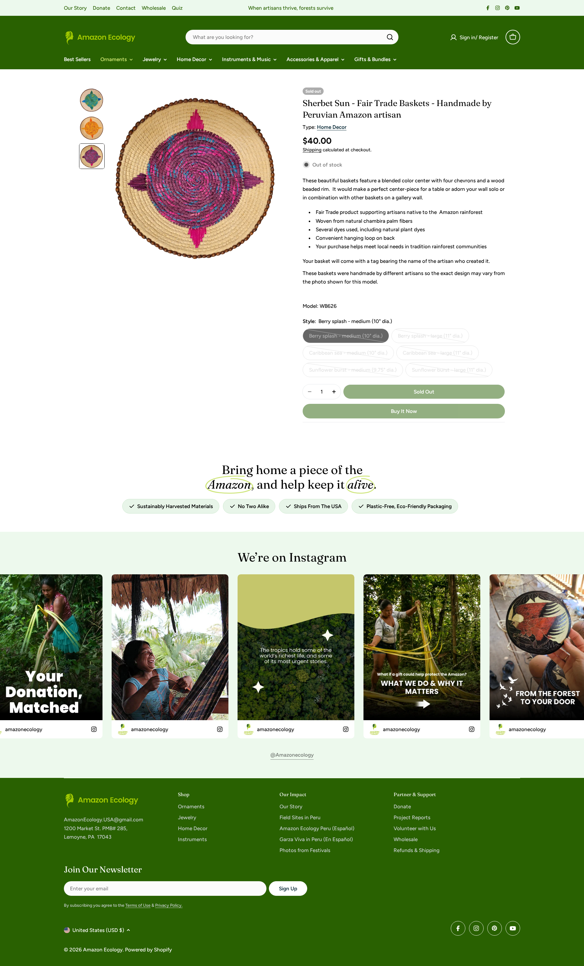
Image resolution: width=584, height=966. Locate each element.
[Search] (390, 37)
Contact (126, 8)
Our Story (75, 8)
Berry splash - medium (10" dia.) (346, 338)
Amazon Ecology (103, 950)
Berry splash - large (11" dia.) (430, 338)
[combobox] (292, 37)
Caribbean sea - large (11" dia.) (437, 355)
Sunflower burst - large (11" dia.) (449, 372)
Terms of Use (138, 905)
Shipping (312, 150)
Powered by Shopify (148, 950)
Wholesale (154, 8)
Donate (101, 8)
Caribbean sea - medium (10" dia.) (348, 355)
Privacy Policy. (168, 905)
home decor (331, 127)
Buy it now (404, 411)
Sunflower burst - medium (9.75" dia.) (353, 372)
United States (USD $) (98, 930)
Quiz (177, 8)
